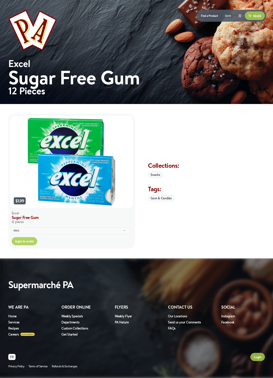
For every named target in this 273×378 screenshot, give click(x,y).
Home (12, 316)
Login (257, 357)
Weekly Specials (72, 316)
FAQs (172, 328)
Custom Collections (74, 328)
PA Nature (122, 322)
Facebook (227, 322)
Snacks (155, 174)
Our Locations (177, 316)
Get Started (69, 334)
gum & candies (161, 198)
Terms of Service (37, 366)
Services (14, 322)
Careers (13, 334)
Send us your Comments (184, 322)
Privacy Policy (16, 366)
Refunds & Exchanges (64, 366)
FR (12, 357)
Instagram (228, 316)
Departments (70, 322)
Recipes (13, 328)
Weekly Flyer (123, 316)
